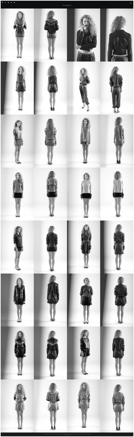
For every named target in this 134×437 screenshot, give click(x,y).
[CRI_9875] (17, 300)
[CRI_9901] (116, 247)
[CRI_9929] (116, 194)
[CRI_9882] (50, 300)
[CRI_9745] (83, 35)
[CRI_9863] (83, 300)
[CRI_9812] (116, 406)
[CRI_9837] (83, 352)
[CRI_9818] (17, 406)
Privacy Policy (65, 434)
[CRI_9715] (17, 88)
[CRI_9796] (116, 141)
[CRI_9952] (50, 141)
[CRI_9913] (17, 247)
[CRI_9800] (83, 406)
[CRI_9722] (50, 88)
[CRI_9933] (17, 194)
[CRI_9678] (83, 88)
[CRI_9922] (83, 194)
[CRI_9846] (17, 352)
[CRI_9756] (116, 35)
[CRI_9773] (17, 35)
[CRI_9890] (83, 247)
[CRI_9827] (50, 406)
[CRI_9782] (50, 35)
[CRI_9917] (50, 247)
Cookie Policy (69, 434)
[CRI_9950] (17, 141)
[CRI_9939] (50, 194)
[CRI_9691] (116, 88)
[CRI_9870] (116, 300)
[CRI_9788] (83, 141)
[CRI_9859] (50, 352)
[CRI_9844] (116, 352)
